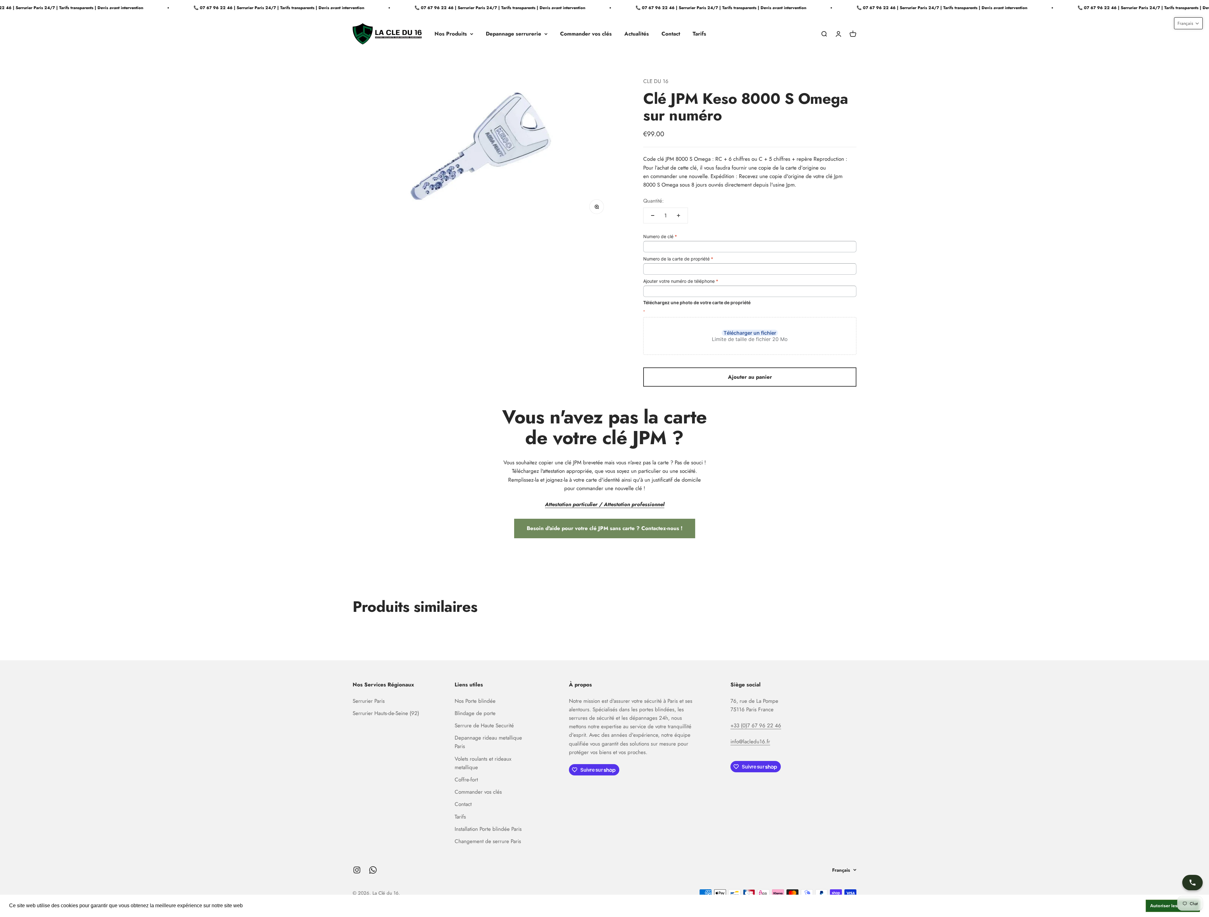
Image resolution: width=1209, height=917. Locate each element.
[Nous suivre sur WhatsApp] (373, 870)
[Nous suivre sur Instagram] (357, 870)
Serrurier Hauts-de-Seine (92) (386, 713)
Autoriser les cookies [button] (1173, 905)
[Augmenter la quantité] (678, 215)
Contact (670, 33)
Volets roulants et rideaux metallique (483, 763)
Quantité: (653, 200)
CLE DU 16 (655, 81)
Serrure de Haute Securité (484, 725)
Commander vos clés (586, 33)
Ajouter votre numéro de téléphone (680, 281)
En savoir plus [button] (261, 905)
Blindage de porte (475, 713)
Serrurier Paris (369, 701)
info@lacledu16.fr (750, 741)
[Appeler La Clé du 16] (1192, 882)
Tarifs (699, 33)
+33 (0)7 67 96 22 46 (755, 725)
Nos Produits (450, 33)
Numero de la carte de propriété (678, 258)
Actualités (636, 33)
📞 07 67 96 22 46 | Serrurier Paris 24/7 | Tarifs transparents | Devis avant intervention (246, 8)
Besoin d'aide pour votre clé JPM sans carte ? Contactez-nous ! (605, 528)
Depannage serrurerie (513, 33)
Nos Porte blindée (475, 701)
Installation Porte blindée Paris (488, 829)
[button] (1188, 23)
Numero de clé (660, 236)
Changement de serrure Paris (488, 841)
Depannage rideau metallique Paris (488, 742)
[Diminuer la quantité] (653, 215)
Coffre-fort (466, 779)
